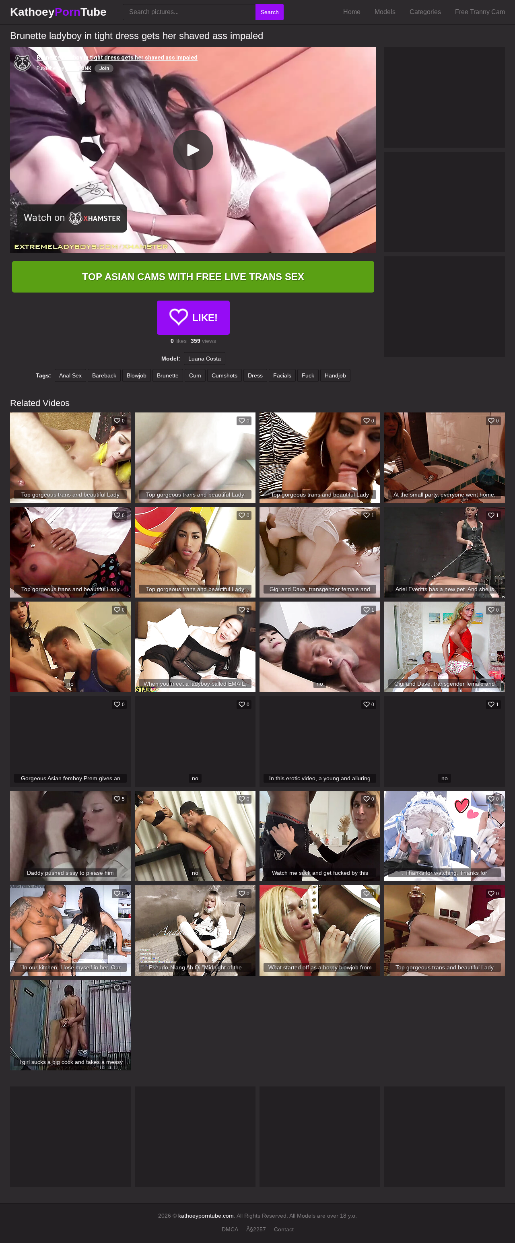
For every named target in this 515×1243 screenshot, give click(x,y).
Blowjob (136, 375)
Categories (425, 11)
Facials (282, 375)
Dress (255, 375)
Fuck (308, 375)
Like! (205, 317)
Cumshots (224, 375)
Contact (284, 1229)
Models (385, 11)
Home (351, 11)
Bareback (104, 375)
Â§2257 (256, 1229)
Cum (195, 375)
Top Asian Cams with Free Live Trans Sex (193, 276)
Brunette (168, 375)
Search (270, 12)
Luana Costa (204, 358)
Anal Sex (70, 375)
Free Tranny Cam (480, 11)
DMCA (230, 1229)
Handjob (335, 375)
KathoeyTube (58, 12)
